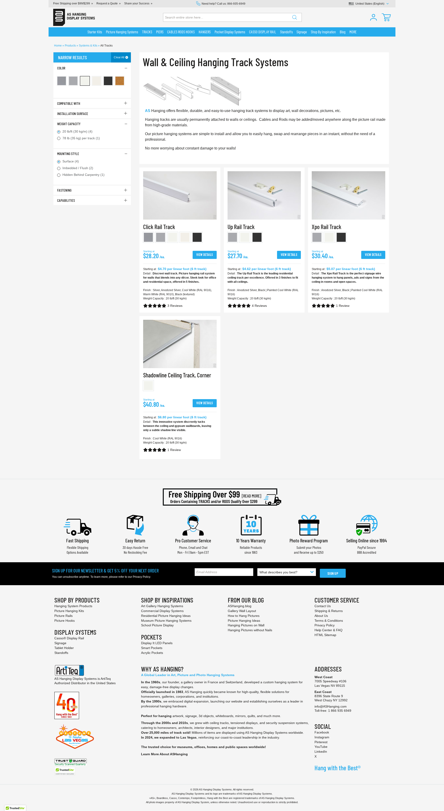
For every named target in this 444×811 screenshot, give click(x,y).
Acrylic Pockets (152, 653)
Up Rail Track (241, 226)
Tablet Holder (64, 648)
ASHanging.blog (239, 606)
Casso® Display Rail (69, 638)
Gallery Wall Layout (242, 611)
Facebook (321, 732)
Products (71, 45)
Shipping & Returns (328, 611)
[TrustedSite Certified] (64, 771)
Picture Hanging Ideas (244, 620)
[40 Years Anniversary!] (66, 705)
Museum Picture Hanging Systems (166, 620)
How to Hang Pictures (243, 616)
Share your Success (136, 3)
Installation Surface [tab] (72, 113)
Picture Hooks (64, 620)
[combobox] (232, 17)
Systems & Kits (88, 45)
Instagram (321, 737)
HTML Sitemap (325, 635)
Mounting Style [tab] (68, 153)
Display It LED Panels (157, 643)
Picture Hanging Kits (69, 611)
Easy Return (135, 540)
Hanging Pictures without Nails (250, 630)
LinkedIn (320, 751)
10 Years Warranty (251, 540)
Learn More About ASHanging (164, 754)
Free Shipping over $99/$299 (71, 3)
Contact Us (322, 606)
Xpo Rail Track (326, 226)
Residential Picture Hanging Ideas (166, 616)
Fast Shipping (77, 540)
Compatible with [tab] (68, 103)
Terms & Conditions (328, 620)
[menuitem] (95, 31)
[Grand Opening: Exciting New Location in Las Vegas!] (75, 736)
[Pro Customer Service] (193, 525)
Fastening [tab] (64, 190)
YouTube (320, 747)
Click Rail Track (159, 226)
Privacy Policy (141, 576)
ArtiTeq (106, 678)
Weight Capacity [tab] (68, 123)
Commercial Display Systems (162, 611)
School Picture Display (157, 625)
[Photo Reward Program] (309, 525)
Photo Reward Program (309, 540)
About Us (321, 616)
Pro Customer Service (193, 540)
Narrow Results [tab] (72, 57)
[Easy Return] (135, 525)
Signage (60, 643)
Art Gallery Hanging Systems (162, 606)
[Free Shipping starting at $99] (222, 497)
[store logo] (74, 17)
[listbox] (180, 238)
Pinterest (320, 742)
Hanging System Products (73, 606)
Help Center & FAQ (328, 630)
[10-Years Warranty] (251, 525)
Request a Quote (107, 3)
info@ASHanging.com (330, 706)
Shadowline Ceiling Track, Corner (177, 375)
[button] (373, 17)
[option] (148, 237)
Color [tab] (61, 68)
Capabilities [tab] (66, 200)
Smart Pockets (151, 648)
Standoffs (61, 653)
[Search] (294, 17)
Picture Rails (63, 616)
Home (58, 45)
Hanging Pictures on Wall (246, 625)
